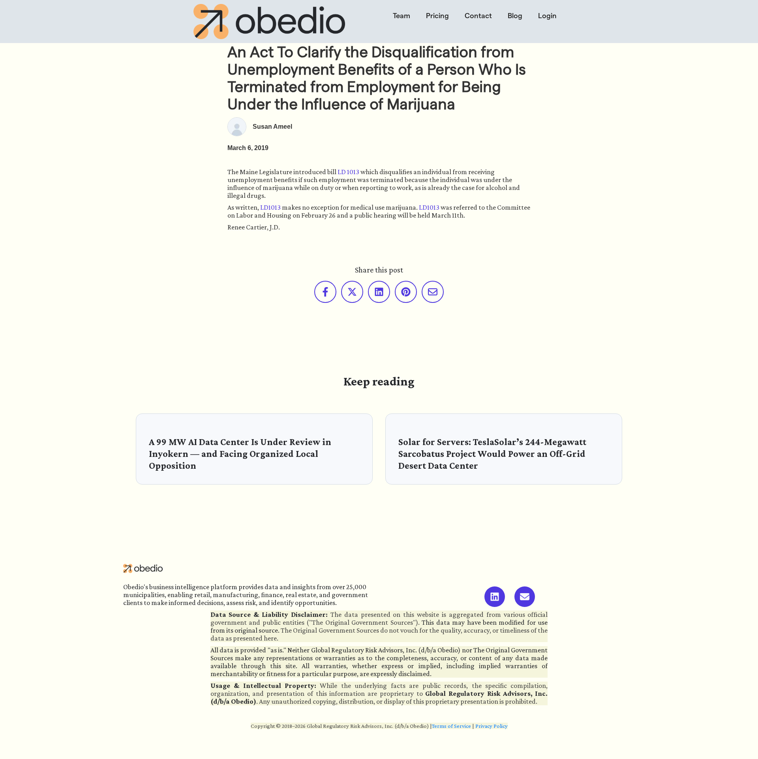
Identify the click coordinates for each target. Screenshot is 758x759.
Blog (515, 15)
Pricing (437, 15)
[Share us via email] (433, 292)
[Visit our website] (524, 596)
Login (547, 15)
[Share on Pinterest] (406, 292)
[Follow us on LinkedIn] (494, 596)
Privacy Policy (491, 726)
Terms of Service (451, 726)
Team (401, 15)
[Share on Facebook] (325, 292)
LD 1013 (348, 172)
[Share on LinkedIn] (379, 292)
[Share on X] (352, 292)
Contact (478, 15)
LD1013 (270, 207)
